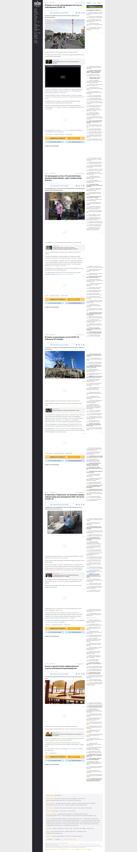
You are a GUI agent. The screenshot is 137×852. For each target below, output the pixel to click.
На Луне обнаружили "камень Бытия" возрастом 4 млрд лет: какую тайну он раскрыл (94, 297)
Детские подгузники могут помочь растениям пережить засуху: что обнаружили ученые (94, 648)
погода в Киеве (69, 134)
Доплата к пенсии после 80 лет (83, 803)
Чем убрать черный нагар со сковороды (58, 818)
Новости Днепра (70, 800)
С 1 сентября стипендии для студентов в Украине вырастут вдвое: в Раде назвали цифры (93, 177)
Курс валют (68, 803)
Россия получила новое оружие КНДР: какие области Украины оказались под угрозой (94, 527)
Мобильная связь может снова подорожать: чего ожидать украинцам (93, 731)
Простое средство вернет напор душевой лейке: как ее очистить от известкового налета (93, 453)
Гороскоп (48, 810)
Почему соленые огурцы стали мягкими (53, 823)
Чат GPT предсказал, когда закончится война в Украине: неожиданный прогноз (94, 88)
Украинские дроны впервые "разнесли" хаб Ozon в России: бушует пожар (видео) (93, 538)
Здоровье (36, 26)
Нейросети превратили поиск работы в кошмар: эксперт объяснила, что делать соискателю (94, 13)
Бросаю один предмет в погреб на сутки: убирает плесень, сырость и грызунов (94, 270)
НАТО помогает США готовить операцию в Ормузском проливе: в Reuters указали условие (94, 580)
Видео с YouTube (37, 32)
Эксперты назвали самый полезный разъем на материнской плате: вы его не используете (94, 727)
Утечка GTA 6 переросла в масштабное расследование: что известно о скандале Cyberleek (94, 181)
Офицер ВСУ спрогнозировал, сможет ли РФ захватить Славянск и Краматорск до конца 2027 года (93, 228)
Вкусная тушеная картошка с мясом (57, 831)
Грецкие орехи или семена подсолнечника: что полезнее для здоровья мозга (94, 24)
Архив (35, 40)
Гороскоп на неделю (55, 810)
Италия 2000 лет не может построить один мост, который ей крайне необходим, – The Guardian (94, 109)
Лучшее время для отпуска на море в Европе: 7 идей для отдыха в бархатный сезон (94, 486)
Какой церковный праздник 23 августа (53, 815)
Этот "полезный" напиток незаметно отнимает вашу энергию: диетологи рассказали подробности (94, 401)
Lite (47, 828)
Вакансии (36, 41)
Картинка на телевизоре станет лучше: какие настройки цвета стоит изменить (93, 628)
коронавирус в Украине (59, 134)
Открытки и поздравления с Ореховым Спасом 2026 (71, 815)
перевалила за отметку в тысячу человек (64, 274)
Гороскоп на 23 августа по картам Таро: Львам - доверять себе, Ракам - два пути (94, 125)
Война (35, 10)
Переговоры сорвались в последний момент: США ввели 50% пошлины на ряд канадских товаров (94, 301)
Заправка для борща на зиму (70, 831)
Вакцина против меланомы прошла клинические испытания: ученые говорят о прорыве (94, 775)
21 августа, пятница (91, 618)
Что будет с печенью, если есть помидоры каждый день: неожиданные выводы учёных (93, 614)
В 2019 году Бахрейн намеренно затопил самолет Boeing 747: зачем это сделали (93, 193)
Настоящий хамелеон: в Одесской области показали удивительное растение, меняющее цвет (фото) (94, 417)
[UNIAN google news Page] (69, 839)
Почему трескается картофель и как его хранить (61, 836)
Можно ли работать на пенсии (51, 804)
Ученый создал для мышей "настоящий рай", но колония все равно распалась (93, 305)
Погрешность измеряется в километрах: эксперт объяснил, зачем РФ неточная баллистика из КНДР (94, 81)
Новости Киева (49, 134)
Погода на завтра (81, 807)
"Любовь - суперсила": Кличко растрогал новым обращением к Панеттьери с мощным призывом (93, 388)
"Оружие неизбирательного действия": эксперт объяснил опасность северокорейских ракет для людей (94, 779)
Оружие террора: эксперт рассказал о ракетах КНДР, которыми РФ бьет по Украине (94, 632)
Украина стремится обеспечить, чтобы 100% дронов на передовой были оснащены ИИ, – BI (93, 610)
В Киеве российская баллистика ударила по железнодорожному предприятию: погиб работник (93, 464)
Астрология (89, 828)
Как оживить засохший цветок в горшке (53, 820)
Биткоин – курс (61, 804)
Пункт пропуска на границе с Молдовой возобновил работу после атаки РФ (94, 468)
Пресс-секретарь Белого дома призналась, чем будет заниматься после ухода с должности (94, 20)
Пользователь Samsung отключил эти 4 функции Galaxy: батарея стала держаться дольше (94, 553)
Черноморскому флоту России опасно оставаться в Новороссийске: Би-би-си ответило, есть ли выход (94, 218)
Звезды (71, 828)
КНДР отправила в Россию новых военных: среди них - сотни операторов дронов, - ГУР (94, 755)
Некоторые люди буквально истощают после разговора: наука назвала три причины (94, 771)
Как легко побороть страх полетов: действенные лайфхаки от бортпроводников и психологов (94, 117)
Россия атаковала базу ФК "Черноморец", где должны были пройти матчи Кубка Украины (93, 320)
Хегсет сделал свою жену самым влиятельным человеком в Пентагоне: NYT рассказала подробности (94, 587)
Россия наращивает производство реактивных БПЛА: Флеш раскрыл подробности (94, 28)
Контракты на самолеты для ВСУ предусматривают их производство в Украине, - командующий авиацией (93, 71)
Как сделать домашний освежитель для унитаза (71, 820)
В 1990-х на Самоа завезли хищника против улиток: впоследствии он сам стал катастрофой (94, 676)
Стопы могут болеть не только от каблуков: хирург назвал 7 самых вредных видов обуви (94, 493)
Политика (36, 12)
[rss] (75, 839)
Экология (36, 16)
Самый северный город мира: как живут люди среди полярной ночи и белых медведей (94, 715)
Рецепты (50, 828)
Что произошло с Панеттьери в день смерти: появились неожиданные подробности (94, 284)
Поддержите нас (95, 6)
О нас (72, 849)
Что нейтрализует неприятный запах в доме (54, 825)
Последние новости (93, 10)
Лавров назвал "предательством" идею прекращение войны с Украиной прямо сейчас (93, 67)
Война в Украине (49, 795)
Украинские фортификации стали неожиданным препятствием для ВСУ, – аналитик (93, 203)
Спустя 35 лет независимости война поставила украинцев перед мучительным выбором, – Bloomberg (94, 683)
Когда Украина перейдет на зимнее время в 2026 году (56, 800)
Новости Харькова (77, 800)
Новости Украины (50, 798)
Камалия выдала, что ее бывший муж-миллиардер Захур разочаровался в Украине (94, 324)
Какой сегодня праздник (51, 813)
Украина (35, 11)
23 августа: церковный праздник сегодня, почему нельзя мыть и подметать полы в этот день (94, 166)
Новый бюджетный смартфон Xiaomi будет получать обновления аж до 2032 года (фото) (94, 767)
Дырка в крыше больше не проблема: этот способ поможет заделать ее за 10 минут (94, 92)
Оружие (35, 24)
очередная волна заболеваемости (52, 622)
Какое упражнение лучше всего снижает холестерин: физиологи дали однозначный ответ (93, 546)
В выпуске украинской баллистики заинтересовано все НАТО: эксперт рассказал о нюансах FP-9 (94, 719)
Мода (93, 828)
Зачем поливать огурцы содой (76, 836)
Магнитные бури (70, 807)
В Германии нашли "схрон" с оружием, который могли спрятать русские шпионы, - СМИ (94, 739)
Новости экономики (50, 803)
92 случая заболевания (72, 748)
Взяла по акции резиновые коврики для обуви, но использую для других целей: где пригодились (94, 531)
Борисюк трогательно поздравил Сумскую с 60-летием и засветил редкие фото (94, 211)
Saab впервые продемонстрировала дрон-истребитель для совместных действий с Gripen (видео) (94, 479)
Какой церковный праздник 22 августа (80, 813)
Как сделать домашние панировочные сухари (70, 823)
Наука (35, 20)
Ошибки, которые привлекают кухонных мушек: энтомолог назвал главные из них (93, 475)
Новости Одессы (82, 798)
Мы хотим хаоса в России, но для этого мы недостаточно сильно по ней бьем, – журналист (94, 102)
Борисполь (48, 624)
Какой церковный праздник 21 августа (89, 815)
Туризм (35, 28)
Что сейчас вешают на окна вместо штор (90, 818)
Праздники (55, 828)
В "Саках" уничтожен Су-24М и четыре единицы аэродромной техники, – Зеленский (94, 355)
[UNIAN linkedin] (67, 839)
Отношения (66, 828)
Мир (35, 15)
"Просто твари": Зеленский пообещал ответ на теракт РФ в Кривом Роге (94, 663)
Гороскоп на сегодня (63, 810)
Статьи (35, 34)
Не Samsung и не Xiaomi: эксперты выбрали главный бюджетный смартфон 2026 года (94, 135)
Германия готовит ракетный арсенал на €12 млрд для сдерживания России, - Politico (93, 424)
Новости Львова (58, 798)
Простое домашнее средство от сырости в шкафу (89, 823)
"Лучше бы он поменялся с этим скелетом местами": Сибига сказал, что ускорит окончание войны (94, 366)
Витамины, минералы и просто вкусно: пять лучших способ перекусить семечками (93, 563)
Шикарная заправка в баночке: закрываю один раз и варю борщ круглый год (94, 393)
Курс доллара (58, 803)
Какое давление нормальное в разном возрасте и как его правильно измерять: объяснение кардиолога (93, 207)
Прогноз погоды (49, 807)
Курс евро (63, 803)
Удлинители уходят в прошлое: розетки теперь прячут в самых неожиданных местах (93, 380)
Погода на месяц (63, 807)
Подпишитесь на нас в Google (60, 13)
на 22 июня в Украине (65, 130)
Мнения (35, 36)
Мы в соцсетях (89, 849)
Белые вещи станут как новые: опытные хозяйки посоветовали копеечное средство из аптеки (94, 173)
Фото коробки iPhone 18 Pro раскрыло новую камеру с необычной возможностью (93, 397)
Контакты (36, 42)
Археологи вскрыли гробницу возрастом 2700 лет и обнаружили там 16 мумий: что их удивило (94, 621)
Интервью (36, 35)
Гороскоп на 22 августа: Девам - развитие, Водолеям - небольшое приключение (93, 523)
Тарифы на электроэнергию (70, 804)
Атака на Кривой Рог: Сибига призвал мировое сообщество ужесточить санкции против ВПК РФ (94, 571)
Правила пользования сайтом (50, 849)
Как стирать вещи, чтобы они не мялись (70, 825)
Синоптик (75, 807)
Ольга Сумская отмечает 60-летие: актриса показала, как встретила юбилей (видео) (94, 428)
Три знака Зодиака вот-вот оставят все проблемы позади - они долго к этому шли (94, 309)
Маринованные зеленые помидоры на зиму (54, 833)
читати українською (80, 2)
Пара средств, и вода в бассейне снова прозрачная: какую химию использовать (93, 384)
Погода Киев (56, 807)
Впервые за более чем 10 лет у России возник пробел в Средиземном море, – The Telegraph (93, 656)
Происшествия (37, 25)
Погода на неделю (88, 807)
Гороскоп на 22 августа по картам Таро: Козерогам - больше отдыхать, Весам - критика (94, 519)
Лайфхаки (48, 818)
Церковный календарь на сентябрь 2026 (65, 813)
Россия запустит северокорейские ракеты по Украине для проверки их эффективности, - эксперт (94, 189)
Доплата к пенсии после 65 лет (81, 804)
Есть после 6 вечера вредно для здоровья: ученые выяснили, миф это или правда (94, 359)
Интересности (36, 29)
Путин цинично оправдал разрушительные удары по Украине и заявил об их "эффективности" (93, 113)
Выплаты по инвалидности (73, 798)
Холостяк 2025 (76, 828)
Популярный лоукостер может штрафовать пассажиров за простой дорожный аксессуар (93, 652)
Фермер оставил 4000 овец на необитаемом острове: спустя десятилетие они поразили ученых (94, 280)
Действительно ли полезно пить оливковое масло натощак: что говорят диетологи (93, 644)
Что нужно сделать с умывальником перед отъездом (90, 820)
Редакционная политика (79, 849)
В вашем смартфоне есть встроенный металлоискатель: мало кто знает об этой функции (93, 370)
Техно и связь (36, 21)
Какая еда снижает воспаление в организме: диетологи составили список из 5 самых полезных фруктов (94, 449)
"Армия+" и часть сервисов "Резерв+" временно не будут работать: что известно (93, 328)
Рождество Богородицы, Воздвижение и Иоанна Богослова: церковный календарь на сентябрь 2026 (93, 542)
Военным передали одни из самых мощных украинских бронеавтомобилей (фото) (94, 723)
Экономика (36, 14)
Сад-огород (48, 836)
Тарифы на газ (74, 803)
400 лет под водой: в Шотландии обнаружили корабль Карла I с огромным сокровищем (94, 159)
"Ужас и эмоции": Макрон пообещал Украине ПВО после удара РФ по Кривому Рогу (94, 185)
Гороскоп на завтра (71, 810)
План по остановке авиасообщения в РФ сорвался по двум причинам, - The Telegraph (94, 121)
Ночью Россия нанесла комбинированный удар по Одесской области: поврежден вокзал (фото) (93, 460)
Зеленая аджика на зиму (81, 831)
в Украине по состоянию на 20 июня (62, 428)
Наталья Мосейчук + (58, 795)
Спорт (35, 19)
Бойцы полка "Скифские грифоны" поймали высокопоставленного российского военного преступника (94, 748)
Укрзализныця (92, 803)
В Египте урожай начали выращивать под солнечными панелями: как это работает (94, 735)
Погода (35, 30)
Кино (80, 828)
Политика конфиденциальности (64, 849)
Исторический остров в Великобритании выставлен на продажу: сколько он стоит (93, 744)
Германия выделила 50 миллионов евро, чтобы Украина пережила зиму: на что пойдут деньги (94, 313)
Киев (47, 295)
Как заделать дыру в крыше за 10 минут (74, 818)
